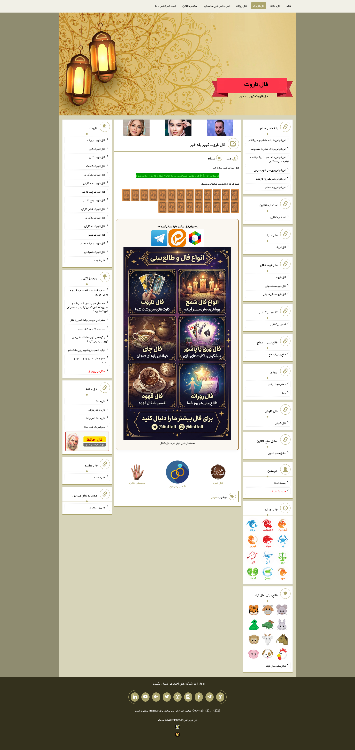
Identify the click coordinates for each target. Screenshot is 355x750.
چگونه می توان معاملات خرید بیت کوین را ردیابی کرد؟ (89, 339)
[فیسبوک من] (199, 697)
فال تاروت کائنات (95, 166)
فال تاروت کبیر (97, 148)
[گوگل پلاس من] (156, 697)
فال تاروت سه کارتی (94, 183)
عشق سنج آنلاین (277, 453)
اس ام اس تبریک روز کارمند (271, 178)
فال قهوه (281, 277)
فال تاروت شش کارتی (93, 209)
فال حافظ (275, 6)
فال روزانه (241, 6)
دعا (284, 393)
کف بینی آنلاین (278, 324)
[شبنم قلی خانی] (136, 128)
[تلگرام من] (209, 697)
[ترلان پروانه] (178, 128)
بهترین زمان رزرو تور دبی (91, 328)
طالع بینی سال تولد (275, 666)
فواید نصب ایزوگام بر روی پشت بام (86, 349)
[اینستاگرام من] (188, 697)
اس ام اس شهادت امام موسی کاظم (267, 140)
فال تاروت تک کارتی (94, 174)
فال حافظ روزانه (96, 409)
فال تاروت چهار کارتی (93, 191)
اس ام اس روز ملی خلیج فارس (270, 170)
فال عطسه (99, 477)
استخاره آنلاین (190, 6)
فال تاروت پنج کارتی (94, 200)
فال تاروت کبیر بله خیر (208, 144)
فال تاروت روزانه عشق (93, 243)
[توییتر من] (167, 697)
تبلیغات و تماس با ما (165, 6)
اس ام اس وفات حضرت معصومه (268, 148)
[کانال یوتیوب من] (145, 697)
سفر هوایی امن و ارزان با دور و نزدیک (91, 360)
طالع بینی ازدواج (277, 354)
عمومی (214, 497)
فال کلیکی (280, 423)
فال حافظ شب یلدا (95, 418)
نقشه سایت (164, 720)
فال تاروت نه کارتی (95, 217)
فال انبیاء (281, 247)
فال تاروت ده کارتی (94, 226)
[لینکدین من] (135, 697)
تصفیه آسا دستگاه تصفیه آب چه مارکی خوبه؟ (89, 292)
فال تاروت (258, 6)
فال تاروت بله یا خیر (94, 252)
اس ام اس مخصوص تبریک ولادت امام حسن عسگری (269, 159)
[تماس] (177, 697)
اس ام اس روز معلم (275, 187)
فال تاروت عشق (96, 234)
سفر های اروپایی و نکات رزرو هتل (87, 320)
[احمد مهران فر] (220, 128)
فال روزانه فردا (97, 507)
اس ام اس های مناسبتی (216, 6)
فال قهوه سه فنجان (275, 285)
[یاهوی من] (220, 697)
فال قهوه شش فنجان (274, 294)
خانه (288, 6)
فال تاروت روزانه (96, 140)
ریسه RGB (280, 483)
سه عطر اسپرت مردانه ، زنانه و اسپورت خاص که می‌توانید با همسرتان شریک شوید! (87, 307)
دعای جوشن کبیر (276, 384)
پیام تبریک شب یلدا (94, 427)
